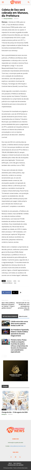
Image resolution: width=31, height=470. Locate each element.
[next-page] (5, 356)
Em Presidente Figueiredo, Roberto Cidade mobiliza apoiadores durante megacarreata (20, 333)
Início (10, 463)
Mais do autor (23, 316)
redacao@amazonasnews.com (18, 446)
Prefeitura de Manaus (7, 283)
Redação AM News (8, 18)
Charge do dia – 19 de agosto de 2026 (15, 412)
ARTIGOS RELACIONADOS (10, 316)
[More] (20, 292)
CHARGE (4, 409)
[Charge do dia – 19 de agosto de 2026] (15, 400)
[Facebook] (11, 457)
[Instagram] (15, 457)
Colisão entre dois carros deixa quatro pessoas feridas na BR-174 (19, 323)
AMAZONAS (4, 325)
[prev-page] (3, 356)
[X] (20, 457)
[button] (2, 2)
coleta (14, 281)
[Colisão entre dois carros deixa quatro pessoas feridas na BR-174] (6, 323)
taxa (15, 283)
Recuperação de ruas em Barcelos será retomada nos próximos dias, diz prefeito (22, 306)
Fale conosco (17, 463)
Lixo (19, 281)
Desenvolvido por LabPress (15, 465)
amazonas (9, 281)
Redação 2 (4, 414)
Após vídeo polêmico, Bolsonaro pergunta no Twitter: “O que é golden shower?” (8, 305)
